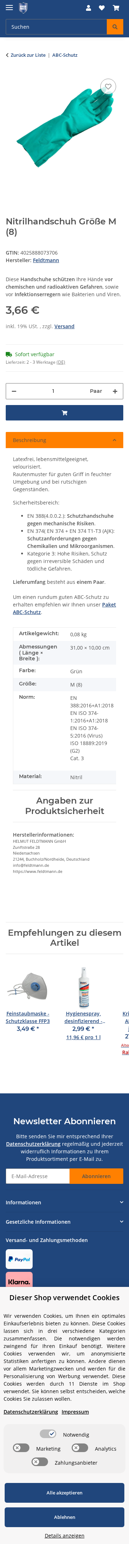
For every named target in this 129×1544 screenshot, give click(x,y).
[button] (88, 8)
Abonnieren (96, 1176)
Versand (64, 326)
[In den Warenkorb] (64, 412)
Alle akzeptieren (64, 1492)
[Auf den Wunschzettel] (108, 86)
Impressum (75, 1411)
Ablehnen (64, 1517)
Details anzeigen (65, 1535)
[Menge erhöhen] (115, 391)
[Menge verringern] (14, 391)
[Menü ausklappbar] (9, 4)
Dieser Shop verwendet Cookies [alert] (64, 1297)
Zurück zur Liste (28, 55)
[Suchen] (115, 26)
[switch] (48, 1433)
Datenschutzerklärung (33, 1143)
